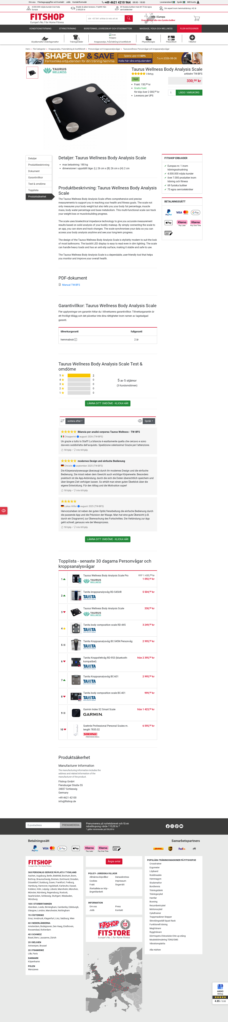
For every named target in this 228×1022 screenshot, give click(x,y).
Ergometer (155, 867)
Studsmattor (156, 882)
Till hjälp (67, 450)
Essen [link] (52, 882)
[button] (32, 72)
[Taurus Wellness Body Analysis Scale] (76, 611)
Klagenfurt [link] (49, 918)
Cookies (93, 881)
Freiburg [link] (70, 882)
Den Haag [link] (57, 926)
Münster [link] (32, 892)
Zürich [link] (53, 937)
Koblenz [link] (32, 889)
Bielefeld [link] (57, 875)
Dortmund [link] (64, 879)
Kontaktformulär (79, 2)
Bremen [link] (55, 879)
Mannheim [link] (63, 889)
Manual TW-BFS (71, 284)
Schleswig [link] (46, 896)
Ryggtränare (156, 932)
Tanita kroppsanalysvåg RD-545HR (102, 591)
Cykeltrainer (155, 913)
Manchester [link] (51, 910)
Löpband (154, 871)
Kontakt (119, 910)
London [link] (41, 910)
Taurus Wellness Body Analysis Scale (103, 608)
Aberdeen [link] (32, 907)
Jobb (68, 2)
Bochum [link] (66, 875)
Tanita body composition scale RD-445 (104, 624)
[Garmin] (93, 715)
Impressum (120, 881)
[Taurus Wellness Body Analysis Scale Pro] (76, 578)
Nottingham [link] (64, 910)
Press (118, 906)
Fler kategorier (189, 28)
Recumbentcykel (157, 905)
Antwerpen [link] (33, 945)
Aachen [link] (31, 875)
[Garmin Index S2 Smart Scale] (76, 712)
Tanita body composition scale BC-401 (104, 692)
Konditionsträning (40, 28)
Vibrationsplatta (157, 943)
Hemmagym (155, 879)
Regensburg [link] (53, 892)
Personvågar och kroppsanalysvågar (104, 49)
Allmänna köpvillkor (98, 877)
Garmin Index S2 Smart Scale (99, 709)
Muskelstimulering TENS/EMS (164, 939)
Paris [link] (35, 953)
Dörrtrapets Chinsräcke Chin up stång (168, 936)
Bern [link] (36, 937)
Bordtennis (155, 886)
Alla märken (155, 949)
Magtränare (155, 928)
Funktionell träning (159, 924)
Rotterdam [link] (45, 929)
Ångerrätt (120, 884)
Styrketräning (67, 28)
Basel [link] (30, 937)
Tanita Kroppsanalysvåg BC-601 (100, 676)
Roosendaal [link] (34, 929)
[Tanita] (93, 597)
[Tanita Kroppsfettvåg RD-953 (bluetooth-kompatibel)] (76, 662)
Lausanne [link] (44, 937)
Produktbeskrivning (38, 164)
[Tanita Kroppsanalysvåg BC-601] (76, 679)
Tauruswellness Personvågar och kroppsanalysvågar (146, 49)
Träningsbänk (156, 890)
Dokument (34, 171)
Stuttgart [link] (56, 896)
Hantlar (153, 898)
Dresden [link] (74, 879)
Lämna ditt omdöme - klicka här (107, 403)
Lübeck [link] (53, 889)
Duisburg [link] (43, 882)
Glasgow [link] (32, 910)
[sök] (129, 18)
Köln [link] (39, 889)
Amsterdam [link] (33, 926)
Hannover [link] (42, 886)
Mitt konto (191, 2)
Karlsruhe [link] (64, 886)
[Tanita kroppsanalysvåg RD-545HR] (76, 595)
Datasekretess (122, 877)
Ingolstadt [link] (53, 886)
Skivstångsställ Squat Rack (163, 920)
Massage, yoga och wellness (156, 28)
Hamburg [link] (32, 886)
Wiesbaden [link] (67, 896)
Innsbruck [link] (38, 918)
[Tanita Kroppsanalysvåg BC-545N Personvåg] (76, 644)
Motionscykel (156, 909)
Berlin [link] (49, 875)
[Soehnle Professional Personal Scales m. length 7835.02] (76, 730)
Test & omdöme (36, 183)
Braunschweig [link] (43, 879)
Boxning (153, 901)
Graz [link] (30, 918)
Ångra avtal (114, 861)
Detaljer (32, 158)
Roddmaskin (156, 875)
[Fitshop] (47, 18)
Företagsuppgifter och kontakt (51, 2)
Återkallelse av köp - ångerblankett (98, 890)
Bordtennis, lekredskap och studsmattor (108, 28)
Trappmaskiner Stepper (161, 917)
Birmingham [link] (51, 907)
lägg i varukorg (189, 92)
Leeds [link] (41, 907)
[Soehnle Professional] (93, 735)
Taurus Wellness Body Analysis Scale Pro (105, 575)
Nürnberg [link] (41, 892)
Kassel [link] (72, 886)
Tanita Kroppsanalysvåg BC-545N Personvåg (107, 641)
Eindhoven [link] (68, 926)
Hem (28, 49)
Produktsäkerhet (37, 196)
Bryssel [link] (43, 945)
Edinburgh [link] (73, 907)
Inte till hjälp (82, 450)
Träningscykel (156, 894)
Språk (179, 2)
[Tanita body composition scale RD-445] (76, 627)
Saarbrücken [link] (34, 896)
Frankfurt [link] (60, 882)
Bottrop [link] (32, 879)
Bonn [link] (73, 875)
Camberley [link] (63, 907)
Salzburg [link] (64, 918)
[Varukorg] (197, 18)
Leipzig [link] (45, 889)
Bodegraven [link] (46, 926)
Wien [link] (72, 918)
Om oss (32, 2)
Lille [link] (30, 953)
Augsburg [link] (41, 875)
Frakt (92, 884)
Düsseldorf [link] (33, 882)
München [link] (73, 889)
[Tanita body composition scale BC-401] (76, 696)
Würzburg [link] (33, 899)
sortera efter (74, 421)
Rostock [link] (63, 892)
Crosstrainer (155, 863)
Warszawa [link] (33, 969)
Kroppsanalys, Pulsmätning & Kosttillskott (67, 49)
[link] (168, 212)
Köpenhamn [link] (34, 961)
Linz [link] (57, 918)
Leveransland (166, 2)
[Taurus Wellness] (55, 70)
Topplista (33, 190)
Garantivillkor (35, 177)
